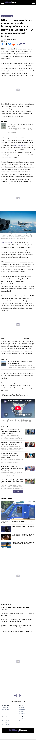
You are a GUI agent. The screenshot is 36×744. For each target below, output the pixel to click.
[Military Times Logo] (10, 2)
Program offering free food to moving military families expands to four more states (12, 468)
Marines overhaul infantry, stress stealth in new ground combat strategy (17, 614)
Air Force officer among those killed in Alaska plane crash (16, 632)
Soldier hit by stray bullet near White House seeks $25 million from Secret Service (12, 481)
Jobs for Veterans (23, 723)
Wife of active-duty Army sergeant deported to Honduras (15, 608)
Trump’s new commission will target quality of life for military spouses (12, 443)
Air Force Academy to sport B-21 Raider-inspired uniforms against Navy (23, 527)
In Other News (6, 427)
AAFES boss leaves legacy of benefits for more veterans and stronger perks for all (10, 431)
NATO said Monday (7, 242)
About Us (21, 719)
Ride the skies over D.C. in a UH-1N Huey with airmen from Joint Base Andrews (16, 522)
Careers (21, 721)
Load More (18, 492)
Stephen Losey (12, 132)
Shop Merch (22, 713)
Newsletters (22, 709)
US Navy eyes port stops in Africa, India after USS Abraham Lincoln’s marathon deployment (16, 626)
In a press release (19, 145)
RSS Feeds (21, 711)
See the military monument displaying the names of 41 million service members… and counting (23, 535)
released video (8, 157)
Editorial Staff (5, 725)
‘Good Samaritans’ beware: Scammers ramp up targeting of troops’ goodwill (10, 455)
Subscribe (21, 707)
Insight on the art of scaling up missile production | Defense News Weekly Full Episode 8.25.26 (23, 542)
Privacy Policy (5, 707)
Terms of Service (6, 709)
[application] (18, 510)
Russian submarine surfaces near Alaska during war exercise (20, 362)
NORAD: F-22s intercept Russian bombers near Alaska (20, 125)
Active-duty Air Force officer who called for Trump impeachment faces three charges (16, 620)
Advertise (4, 719)
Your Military (7, 16)
